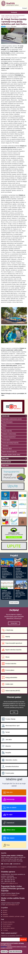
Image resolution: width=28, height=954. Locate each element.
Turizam (7, 732)
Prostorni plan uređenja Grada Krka (10, 443)
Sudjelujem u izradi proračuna (9, 434)
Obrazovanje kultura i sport (12, 725)
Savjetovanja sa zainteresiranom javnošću (12, 419)
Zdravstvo (8, 746)
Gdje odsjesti (10, 838)
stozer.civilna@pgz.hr (11, 895)
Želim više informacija (15, 951)
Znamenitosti (10, 823)
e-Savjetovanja (9, 630)
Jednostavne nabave (7, 448)
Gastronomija (10, 799)
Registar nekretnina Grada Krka (9, 451)
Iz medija (5, 930)
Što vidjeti (9, 814)
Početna (2, 15)
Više (14, 712)
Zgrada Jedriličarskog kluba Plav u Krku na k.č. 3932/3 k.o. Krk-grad (21, 594)
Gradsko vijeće (9, 684)
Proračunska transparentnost (9, 437)
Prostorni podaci (9, 773)
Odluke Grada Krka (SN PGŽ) (12, 690)
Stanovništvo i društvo (11, 760)
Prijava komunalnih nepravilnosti (13, 643)
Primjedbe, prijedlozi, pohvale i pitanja (11, 454)
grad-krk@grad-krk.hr (11, 883)
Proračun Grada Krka (7, 431)
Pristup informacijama (7, 422)
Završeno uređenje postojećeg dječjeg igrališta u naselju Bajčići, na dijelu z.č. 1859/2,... (7, 573)
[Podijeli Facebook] (24, 26)
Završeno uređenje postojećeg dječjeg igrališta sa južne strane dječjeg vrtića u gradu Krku (21, 573)
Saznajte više (3, 946)
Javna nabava (5, 445)
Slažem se (4, 951)
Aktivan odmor (10, 830)
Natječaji (4, 425)
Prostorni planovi (6, 440)
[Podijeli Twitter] (26, 26)
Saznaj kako (14, 623)
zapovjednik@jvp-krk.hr (12, 904)
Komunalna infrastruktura (12, 766)
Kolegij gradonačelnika (19, 15)
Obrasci (4, 428)
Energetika (8, 752)
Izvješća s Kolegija (4, 17)
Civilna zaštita (5, 465)
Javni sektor (8, 739)
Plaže (8, 845)
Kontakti (5, 910)
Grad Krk (12, 4)
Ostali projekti (14, 602)
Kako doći (9, 792)
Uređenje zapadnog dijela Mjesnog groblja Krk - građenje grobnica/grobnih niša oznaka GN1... (7, 594)
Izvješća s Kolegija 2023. (14, 17)
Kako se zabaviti (11, 807)
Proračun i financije (10, 719)
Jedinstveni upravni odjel (10, 15)
